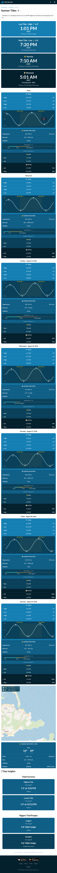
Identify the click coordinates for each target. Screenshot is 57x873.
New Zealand (4, 7)
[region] (28, 713)
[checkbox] (10, 688)
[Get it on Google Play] (33, 859)
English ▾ (28, 866)
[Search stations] (50, 2)
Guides (20, 863)
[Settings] (54, 2)
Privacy (26, 863)
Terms (30, 863)
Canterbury (11, 7)
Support (36, 863)
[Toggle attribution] (54, 739)
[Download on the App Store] (22, 859)
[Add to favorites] (18, 10)
